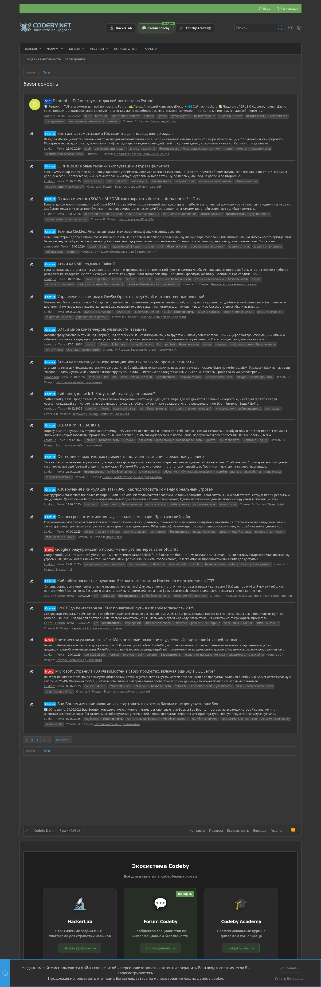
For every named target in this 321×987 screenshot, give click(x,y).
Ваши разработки (163, 121)
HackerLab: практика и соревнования (265, 595)
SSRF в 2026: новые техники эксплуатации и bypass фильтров (107, 166)
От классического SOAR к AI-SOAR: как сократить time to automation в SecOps (122, 198)
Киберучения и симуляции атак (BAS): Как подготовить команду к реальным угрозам (129, 489)
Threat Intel (275, 504)
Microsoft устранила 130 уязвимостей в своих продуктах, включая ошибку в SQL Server (130, 671)
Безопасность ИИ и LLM (136, 219)
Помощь (259, 830)
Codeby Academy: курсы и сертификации (132, 477)
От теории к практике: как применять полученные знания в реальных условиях (124, 456)
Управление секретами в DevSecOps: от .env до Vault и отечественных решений (124, 296)
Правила (216, 830)
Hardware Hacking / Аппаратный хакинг (100, 414)
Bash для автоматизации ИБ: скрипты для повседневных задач (108, 133)
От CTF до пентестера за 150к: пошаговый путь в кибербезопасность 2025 (119, 608)
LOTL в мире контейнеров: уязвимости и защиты (96, 329)
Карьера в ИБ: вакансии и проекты (97, 628)
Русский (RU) (70, 830)
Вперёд (61, 740)
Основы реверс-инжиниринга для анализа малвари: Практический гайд (117, 516)
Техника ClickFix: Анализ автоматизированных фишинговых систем (112, 231)
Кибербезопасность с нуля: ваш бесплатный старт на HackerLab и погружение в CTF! (129, 580)
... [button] (44, 739)
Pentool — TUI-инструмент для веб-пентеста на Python (99, 100)
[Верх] (287, 830)
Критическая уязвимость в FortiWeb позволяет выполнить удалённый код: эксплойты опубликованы (143, 639)
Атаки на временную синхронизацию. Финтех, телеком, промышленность (119, 361)
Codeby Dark (44, 830)
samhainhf (51, 246)
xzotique (50, 279)
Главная (276, 830)
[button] (40, 49)
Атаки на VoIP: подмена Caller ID (80, 264)
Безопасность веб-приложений (138, 186)
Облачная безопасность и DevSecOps (141, 154)
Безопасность (238, 830)
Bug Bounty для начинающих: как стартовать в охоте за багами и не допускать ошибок (131, 703)
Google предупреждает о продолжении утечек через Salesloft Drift (111, 549)
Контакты (197, 830)
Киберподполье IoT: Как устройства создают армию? (100, 393)
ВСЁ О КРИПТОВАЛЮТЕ (72, 425)
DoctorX (49, 116)
